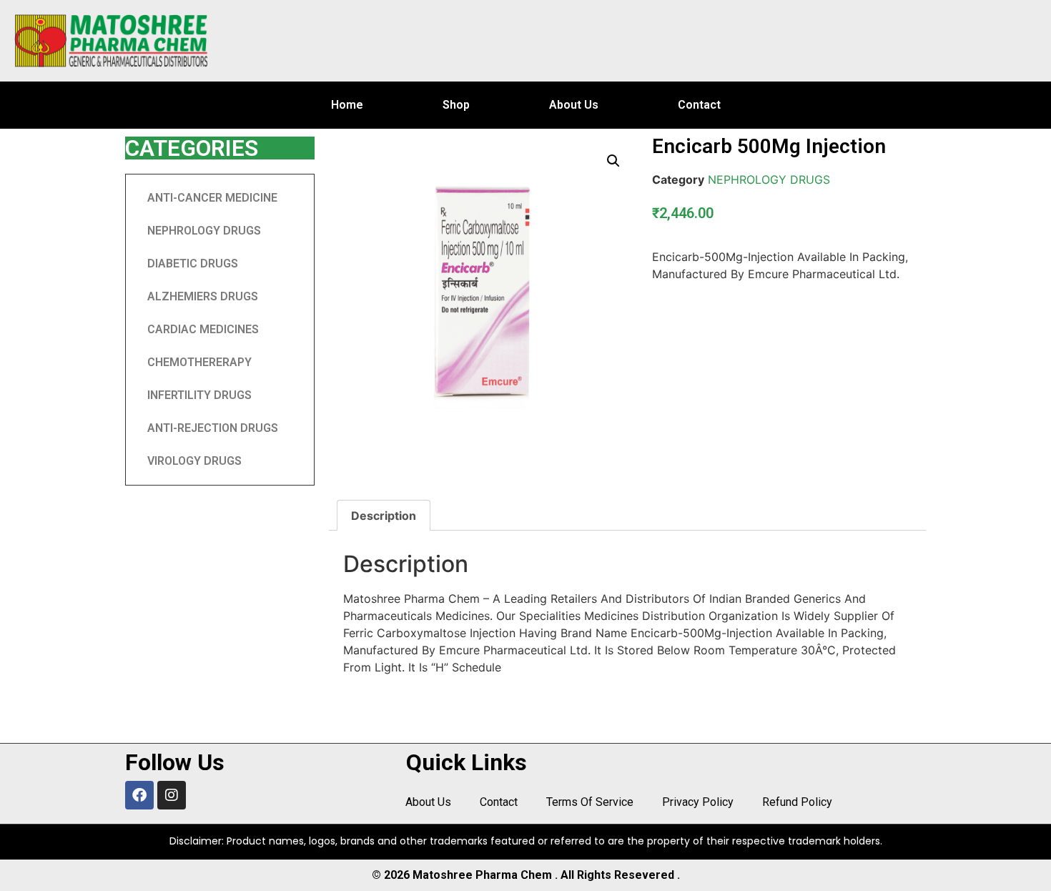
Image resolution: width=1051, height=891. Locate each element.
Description (383, 515)
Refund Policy (797, 802)
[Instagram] (171, 795)
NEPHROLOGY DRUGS (204, 230)
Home (347, 105)
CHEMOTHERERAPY (199, 362)
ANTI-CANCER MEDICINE (212, 198)
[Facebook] (139, 795)
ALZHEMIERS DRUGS (202, 296)
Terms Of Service (589, 802)
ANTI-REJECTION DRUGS (212, 428)
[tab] (383, 515)
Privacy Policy (698, 802)
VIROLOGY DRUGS (194, 461)
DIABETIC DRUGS (192, 263)
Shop (456, 105)
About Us (573, 105)
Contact (699, 105)
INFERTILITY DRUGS (199, 395)
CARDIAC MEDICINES (203, 329)
